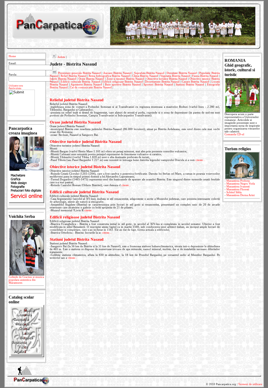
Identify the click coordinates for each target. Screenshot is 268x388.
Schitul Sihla (234, 192)
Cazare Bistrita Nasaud (195, 81)
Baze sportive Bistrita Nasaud (123, 84)
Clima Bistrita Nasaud (145, 75)
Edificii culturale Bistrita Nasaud (80, 81)
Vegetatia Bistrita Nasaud (175, 75)
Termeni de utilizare (250, 384)
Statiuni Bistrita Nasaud (190, 84)
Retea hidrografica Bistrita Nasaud (109, 75)
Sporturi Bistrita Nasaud (158, 84)
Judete (61, 57)
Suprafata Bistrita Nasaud (149, 73)
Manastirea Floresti (237, 189)
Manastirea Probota (238, 180)
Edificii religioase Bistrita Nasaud (122, 81)
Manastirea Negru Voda (240, 183)
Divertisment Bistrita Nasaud (162, 81)
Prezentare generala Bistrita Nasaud (79, 73)
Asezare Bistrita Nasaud (117, 73)
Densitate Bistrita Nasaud (182, 73)
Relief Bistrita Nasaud (74, 75)
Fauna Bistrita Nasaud (205, 75)
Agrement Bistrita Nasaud (86, 84)
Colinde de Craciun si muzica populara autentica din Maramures (26, 280)
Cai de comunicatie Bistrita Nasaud (91, 87)
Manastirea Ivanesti (238, 186)
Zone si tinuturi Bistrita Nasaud (125, 78)
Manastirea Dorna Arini (240, 195)
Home (12, 56)
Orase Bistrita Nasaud (91, 78)
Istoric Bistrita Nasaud (63, 78)
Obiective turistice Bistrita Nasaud (167, 78)
